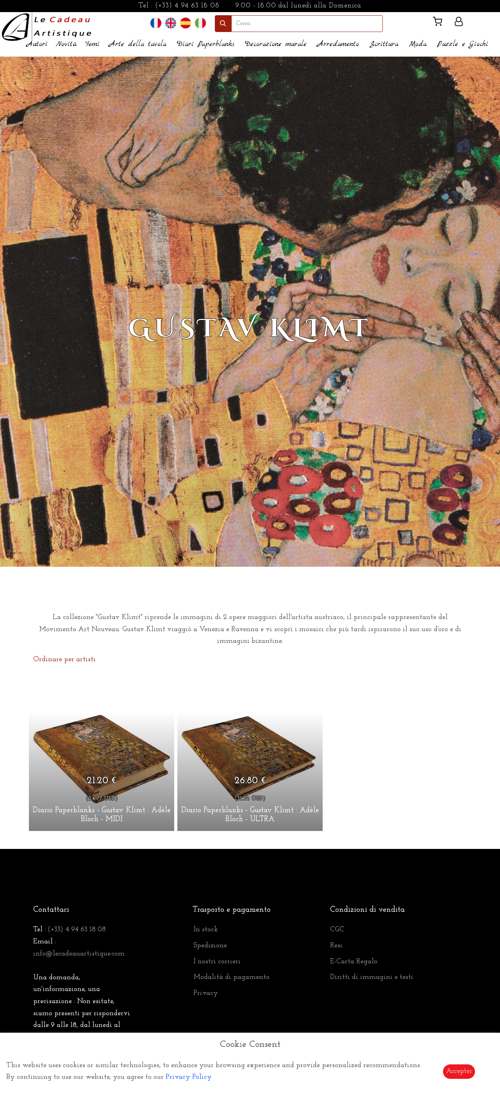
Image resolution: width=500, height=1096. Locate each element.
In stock (205, 929)
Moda (418, 44)
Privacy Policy (189, 1077)
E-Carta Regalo (353, 961)
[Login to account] (458, 23)
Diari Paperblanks (205, 44)
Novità (66, 44)
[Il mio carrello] (440, 23)
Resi (336, 945)
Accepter (459, 1071)
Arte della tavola (137, 44)
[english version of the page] (170, 23)
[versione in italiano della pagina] (200, 23)
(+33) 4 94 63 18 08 (187, 5)
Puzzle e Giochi (462, 44)
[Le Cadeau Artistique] (46, 26)
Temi (92, 44)
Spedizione (210, 945)
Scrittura (384, 44)
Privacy (205, 993)
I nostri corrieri (217, 961)
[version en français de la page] (155, 23)
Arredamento (338, 44)
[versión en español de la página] (185, 23)
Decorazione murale (276, 44)
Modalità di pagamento (231, 977)
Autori (37, 44)
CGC (337, 929)
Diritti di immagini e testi (371, 977)
